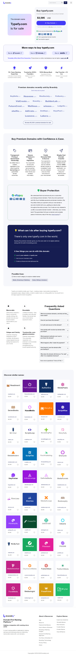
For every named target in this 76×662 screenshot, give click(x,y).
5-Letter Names (61, 627)
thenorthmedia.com (62, 575)
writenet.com (11, 552)
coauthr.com (27, 530)
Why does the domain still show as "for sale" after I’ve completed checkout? (54, 354)
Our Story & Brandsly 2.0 (45, 638)
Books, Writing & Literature (40, 280)
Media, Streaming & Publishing (21, 280)
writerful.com (27, 552)
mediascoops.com (45, 507)
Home (40, 645)
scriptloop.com (28, 439)
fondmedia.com (12, 598)
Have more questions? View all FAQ (51, 360)
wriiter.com (10, 439)
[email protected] (44, 261)
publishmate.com (45, 575)
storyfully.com (61, 439)
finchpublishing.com (46, 461)
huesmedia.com (28, 416)
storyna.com (11, 507)
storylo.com (60, 462)
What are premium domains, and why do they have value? (54, 314)
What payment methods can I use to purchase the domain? (51, 337)
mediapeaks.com (62, 394)
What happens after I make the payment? (53, 342)
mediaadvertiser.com (13, 575)
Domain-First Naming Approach (44, 634)
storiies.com (27, 507)
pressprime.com (45, 598)
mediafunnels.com (62, 484)
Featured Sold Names (45, 625)
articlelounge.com (28, 484)
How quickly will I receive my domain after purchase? (53, 330)
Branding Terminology (45, 640)
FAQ (40, 620)
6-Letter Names (61, 629)
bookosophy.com (62, 507)
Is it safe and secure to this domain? (51, 325)
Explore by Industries (62, 619)
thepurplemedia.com (29, 394)
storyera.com (44, 416)
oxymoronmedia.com (29, 575)
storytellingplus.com (46, 439)
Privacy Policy (43, 642)
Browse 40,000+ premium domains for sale (38, 122)
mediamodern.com (12, 462)
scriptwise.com (61, 416)
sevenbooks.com (12, 416)
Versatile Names (61, 622)
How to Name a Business (45, 627)
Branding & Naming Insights (44, 630)
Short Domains (61, 624)
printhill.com (60, 552)
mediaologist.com (28, 597)
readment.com (11, 394)
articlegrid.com (44, 530)
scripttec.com (27, 462)
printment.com (44, 552)
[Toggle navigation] (71, 2)
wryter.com (60, 597)
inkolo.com (60, 530)
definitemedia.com (45, 484)
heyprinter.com (11, 484)
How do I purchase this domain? (50, 320)
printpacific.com (12, 530)
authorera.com (44, 394)
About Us (41, 622)
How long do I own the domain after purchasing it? (51, 348)
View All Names (61, 631)
